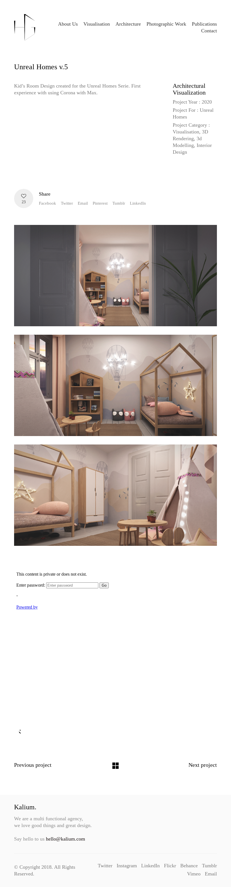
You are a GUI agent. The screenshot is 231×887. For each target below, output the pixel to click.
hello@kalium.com (65, 839)
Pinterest (100, 203)
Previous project (33, 765)
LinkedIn (138, 203)
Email (83, 203)
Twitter (67, 203)
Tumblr (118, 203)
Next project (202, 765)
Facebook (47, 203)
